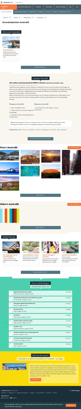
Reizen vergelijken (20, 12)
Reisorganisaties (27, 17)
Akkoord (71, 405)
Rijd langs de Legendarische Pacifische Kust (24, 303)
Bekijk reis (35, 379)
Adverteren (3, 393)
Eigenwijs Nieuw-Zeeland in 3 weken (22, 292)
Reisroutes (32, 12)
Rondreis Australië (18, 309)
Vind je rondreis (6, 12)
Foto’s (48, 12)
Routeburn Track (18, 326)
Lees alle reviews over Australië (40, 139)
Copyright (32, 393)
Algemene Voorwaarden (22, 393)
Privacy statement (40, 393)
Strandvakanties (40, 17)
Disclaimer (48, 393)
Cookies (55, 393)
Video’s (55, 12)
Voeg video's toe (74, 204)
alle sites (18, 2)
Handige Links (11, 393)
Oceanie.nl (5, 17)
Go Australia (17, 315)
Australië (16, 17)
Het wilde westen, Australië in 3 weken (23, 321)
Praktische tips (64, 12)
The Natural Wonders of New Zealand (23, 338)
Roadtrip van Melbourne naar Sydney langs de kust (26, 332)
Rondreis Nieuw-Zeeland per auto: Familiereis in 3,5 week (28, 297)
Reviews (40, 12)
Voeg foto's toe (74, 147)
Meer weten (18, 406)
